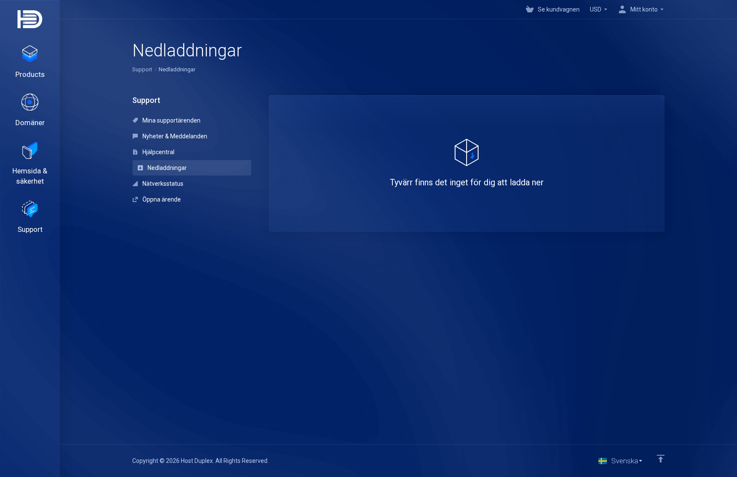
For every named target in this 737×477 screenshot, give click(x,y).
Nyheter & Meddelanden (174, 136)
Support (142, 69)
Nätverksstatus (162, 183)
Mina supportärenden (170, 120)
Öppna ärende (161, 199)
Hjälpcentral (157, 152)
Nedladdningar (166, 167)
